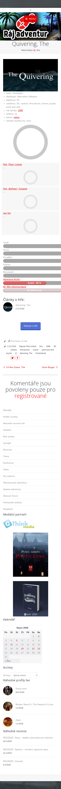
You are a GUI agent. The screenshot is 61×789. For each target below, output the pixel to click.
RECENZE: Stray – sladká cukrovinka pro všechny (28, 737)
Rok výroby (8, 436)
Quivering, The (23, 305)
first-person (25, 350)
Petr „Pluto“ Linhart (12, 164)
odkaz (17, 117)
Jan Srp (7, 213)
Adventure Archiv (11, 279)
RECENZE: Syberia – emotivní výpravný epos (25, 749)
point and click (48, 350)
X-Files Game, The (15, 367)
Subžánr (7, 430)
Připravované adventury (15, 482)
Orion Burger (48, 367)
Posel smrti (21, 688)
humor (35, 350)
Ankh (18, 720)
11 (11, 644)
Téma (6, 456)
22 (33, 648)
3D (55, 346)
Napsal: (27, 346)
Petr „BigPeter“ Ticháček (15, 188)
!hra (38, 50)
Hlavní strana (27, 50)
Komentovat (41, 353)
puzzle (9, 353)
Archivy (6, 675)
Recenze (7, 449)
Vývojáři (7, 443)
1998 (20, 110)
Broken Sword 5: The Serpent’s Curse (34, 704)
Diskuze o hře (30, 326)
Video (6, 469)
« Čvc (7, 661)
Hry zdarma (9, 476)
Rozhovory (8, 463)
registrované (31, 396)
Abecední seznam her (14, 423)
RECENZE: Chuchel (13, 761)
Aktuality (7, 410)
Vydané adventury (12, 489)
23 (39, 648)
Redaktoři (8, 509)
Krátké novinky (10, 416)
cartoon (13, 350)
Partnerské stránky (12, 502)
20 (22, 648)
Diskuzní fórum (10, 496)
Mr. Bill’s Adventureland (14, 286)
